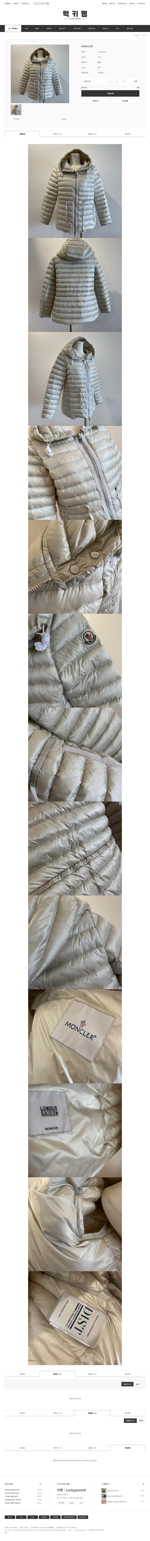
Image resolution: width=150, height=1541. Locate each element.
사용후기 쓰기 (127, 1384)
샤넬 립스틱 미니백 (112, 1491)
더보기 (138, 1384)
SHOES (49, 28)
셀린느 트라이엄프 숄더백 (114, 1496)
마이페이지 (141, 3)
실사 (26, 28)
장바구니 (132, 3)
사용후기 (57, 134)
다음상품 (63, 119)
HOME (137, 35)
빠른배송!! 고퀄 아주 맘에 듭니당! (117, 1502)
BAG (37, 28)
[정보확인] (51, 1527)
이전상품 (16, 119)
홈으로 (10, 1517)
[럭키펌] (75, 15)
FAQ (81, 1503)
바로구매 (110, 93)
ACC (117, 28)
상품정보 (22, 134)
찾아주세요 (25, 3)
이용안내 (44, 1517)
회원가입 (112, 3)
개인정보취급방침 (69, 1517)
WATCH (106, 28)
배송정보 (128, 134)
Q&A (32, 1517)
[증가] (124, 81)
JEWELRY (91, 28)
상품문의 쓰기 (130, 1420)
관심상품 (125, 101)
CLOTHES (77, 28)
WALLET (62, 28)
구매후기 (16, 3)
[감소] (109, 81)
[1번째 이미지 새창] (16, 109)
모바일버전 (82, 1517)
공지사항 (130, 28)
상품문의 (8, 3)
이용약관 (55, 1517)
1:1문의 (71, 1503)
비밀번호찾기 (122, 3)
